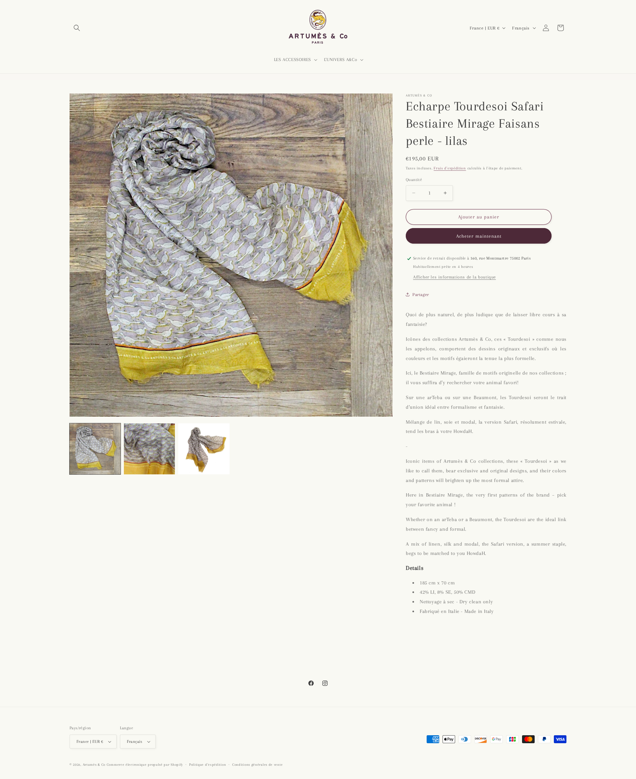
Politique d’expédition (207, 764)
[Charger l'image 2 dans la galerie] (149, 448)
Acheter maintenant (479, 236)
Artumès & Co (94, 764)
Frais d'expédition (450, 168)
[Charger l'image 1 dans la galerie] (95, 448)
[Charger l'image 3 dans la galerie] (203, 448)
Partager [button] (420, 294)
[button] (77, 28)
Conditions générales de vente (257, 764)
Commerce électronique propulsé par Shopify (145, 764)
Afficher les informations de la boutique (454, 276)
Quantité (414, 179)
